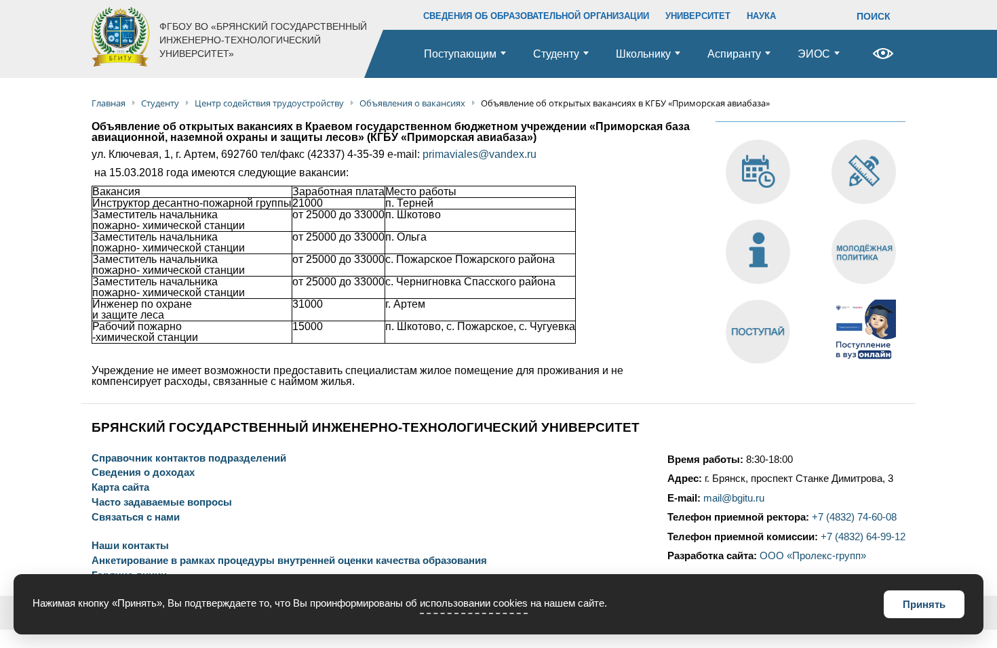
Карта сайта (120, 488)
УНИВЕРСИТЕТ (697, 16)
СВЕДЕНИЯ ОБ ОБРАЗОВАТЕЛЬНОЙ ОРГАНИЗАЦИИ (536, 16)
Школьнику (643, 54)
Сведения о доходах (143, 473)
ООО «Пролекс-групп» (813, 555)
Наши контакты (130, 546)
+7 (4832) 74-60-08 (854, 517)
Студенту (556, 54)
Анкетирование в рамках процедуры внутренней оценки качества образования (289, 561)
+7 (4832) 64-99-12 (863, 536)
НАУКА (761, 16)
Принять (924, 604)
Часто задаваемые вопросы (162, 503)
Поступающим (460, 54)
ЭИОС (814, 54)
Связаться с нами (136, 517)
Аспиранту (734, 54)
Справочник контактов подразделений (189, 458)
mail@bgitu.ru (733, 498)
